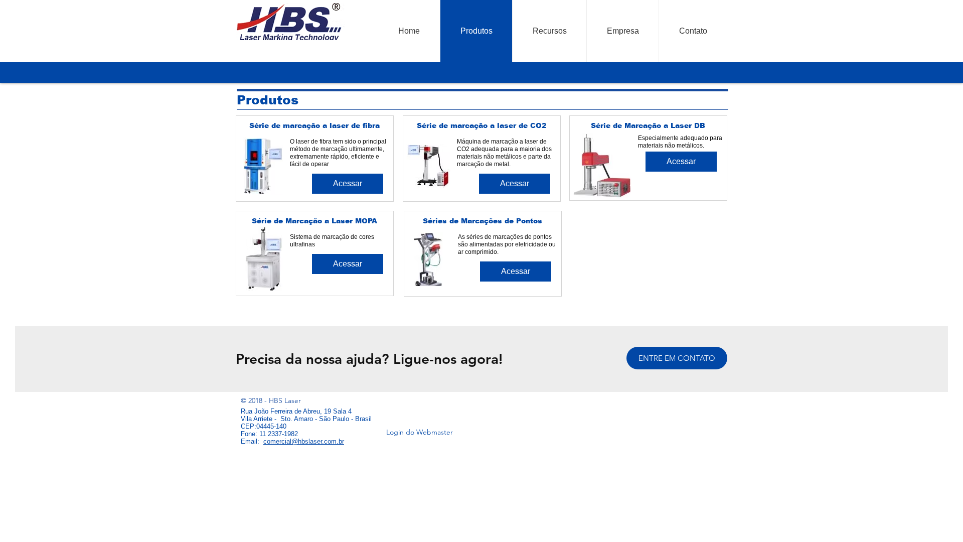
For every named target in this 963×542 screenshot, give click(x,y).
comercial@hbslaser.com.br (303, 441)
